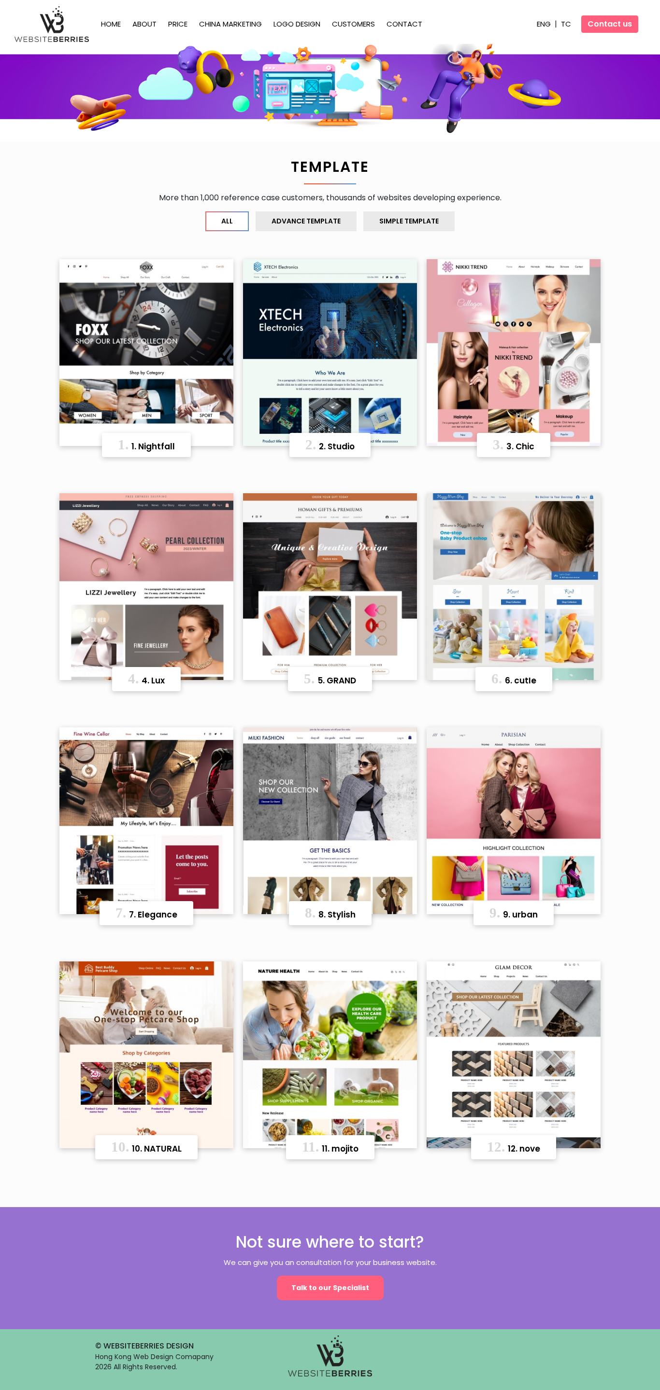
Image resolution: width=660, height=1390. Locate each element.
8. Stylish (330, 912)
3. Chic (513, 444)
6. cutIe (513, 678)
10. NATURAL (146, 1146)
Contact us (610, 23)
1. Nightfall (146, 444)
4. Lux (146, 678)
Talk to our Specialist (330, 1288)
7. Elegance (146, 912)
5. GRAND (330, 678)
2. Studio (330, 444)
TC (566, 24)
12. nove (513, 1146)
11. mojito (330, 1146)
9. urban (513, 912)
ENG (545, 24)
